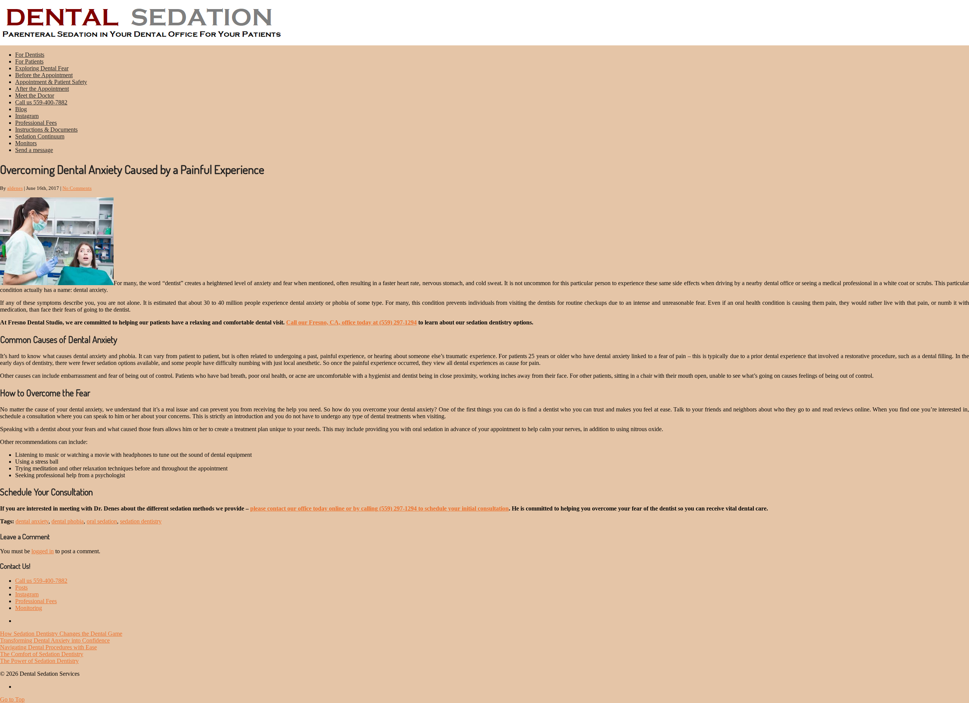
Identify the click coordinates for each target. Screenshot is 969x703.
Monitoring (28, 608)
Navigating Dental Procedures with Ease (48, 647)
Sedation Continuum (39, 136)
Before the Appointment (44, 75)
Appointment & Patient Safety (51, 82)
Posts (21, 587)
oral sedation (102, 521)
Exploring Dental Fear (42, 68)
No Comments (77, 188)
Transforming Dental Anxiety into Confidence (55, 640)
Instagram (27, 116)
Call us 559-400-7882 (41, 102)
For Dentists (29, 54)
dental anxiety (32, 521)
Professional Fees (36, 122)
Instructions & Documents (46, 129)
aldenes (15, 188)
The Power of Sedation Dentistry (39, 661)
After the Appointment (42, 88)
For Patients (29, 61)
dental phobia (67, 521)
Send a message (34, 150)
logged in (42, 551)
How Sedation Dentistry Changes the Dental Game (61, 633)
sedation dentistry (141, 521)
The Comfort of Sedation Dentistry (41, 654)
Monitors (26, 143)
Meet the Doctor (34, 95)
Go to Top (12, 699)
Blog (21, 109)
